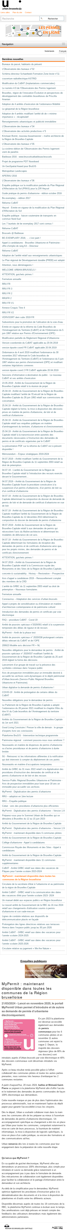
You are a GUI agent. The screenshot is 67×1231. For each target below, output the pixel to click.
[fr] (33, 4)
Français (62, 51)
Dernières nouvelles (12, 59)
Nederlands (49, 51)
